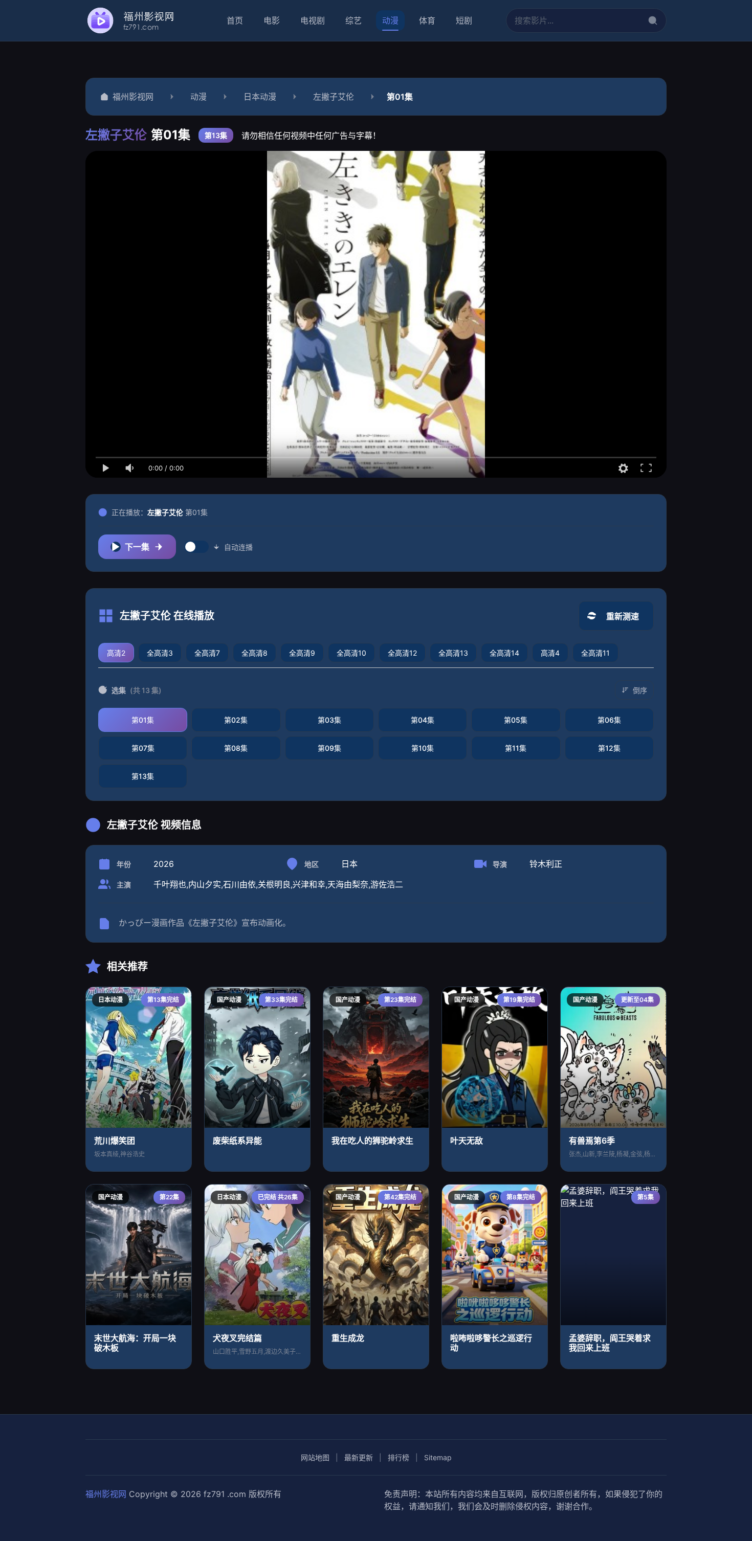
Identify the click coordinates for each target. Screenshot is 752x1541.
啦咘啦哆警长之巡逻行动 (491, 1343)
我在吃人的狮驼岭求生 (372, 1140)
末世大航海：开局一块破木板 (135, 1343)
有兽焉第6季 (592, 1140)
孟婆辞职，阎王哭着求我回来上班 (610, 1343)
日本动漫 (260, 97)
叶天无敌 (466, 1140)
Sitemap (438, 1457)
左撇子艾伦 (333, 97)
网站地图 (315, 1457)
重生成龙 (347, 1338)
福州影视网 (133, 97)
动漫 (198, 97)
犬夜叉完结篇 (237, 1338)
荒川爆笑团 (114, 1140)
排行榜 (398, 1457)
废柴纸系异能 (237, 1140)
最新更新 (358, 1457)
